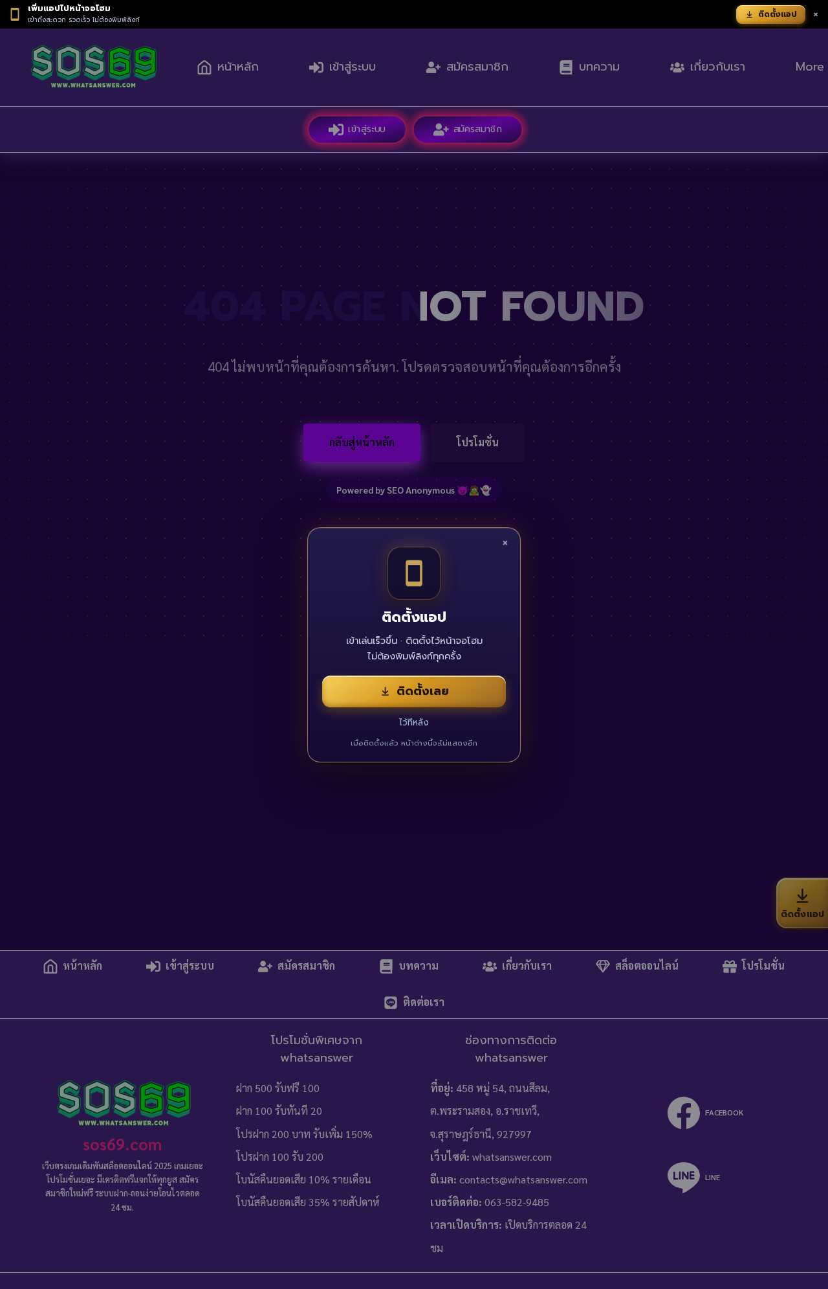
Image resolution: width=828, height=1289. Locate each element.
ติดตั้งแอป (777, 14)
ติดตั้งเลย (423, 691)
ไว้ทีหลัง (414, 722)
